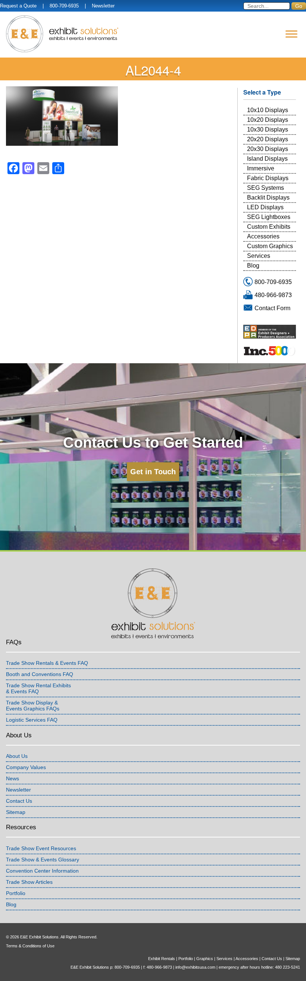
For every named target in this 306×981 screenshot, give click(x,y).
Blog (253, 265)
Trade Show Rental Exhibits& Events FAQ (38, 688)
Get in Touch (153, 472)
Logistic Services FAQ (31, 720)
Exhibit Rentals (161, 958)
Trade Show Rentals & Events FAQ (47, 663)
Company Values (26, 767)
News (12, 778)
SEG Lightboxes (268, 217)
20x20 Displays (267, 139)
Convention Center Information (42, 871)
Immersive (260, 168)
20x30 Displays (267, 149)
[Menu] (291, 33)
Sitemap (15, 812)
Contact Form (272, 308)
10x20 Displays (267, 120)
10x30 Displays (267, 129)
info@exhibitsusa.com (195, 967)
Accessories (263, 236)
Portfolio (15, 893)
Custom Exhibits (268, 226)
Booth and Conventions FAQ (39, 674)
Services (258, 256)
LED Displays (265, 207)
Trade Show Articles (29, 882)
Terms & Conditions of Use (30, 946)
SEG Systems (265, 188)
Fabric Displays (267, 178)
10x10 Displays (267, 110)
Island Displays (267, 158)
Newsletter (103, 6)
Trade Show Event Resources (41, 848)
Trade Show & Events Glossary (42, 860)
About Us (17, 756)
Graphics (204, 958)
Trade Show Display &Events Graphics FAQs (32, 706)
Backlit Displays (268, 197)
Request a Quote (18, 6)
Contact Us (19, 801)
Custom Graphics (270, 246)
